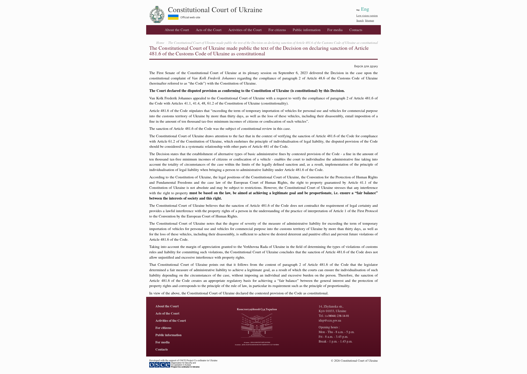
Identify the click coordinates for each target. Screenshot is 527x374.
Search (360, 20)
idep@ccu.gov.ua (330, 320)
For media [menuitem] (335, 29)
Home (160, 42)
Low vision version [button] (367, 15)
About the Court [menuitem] (177, 29)
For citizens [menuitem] (277, 29)
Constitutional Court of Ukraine (215, 9)
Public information (307, 29)
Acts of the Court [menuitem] (209, 29)
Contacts (355, 29)
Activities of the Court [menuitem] (245, 29)
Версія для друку (366, 66)
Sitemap (369, 20)
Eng (365, 9)
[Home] (158, 14)
